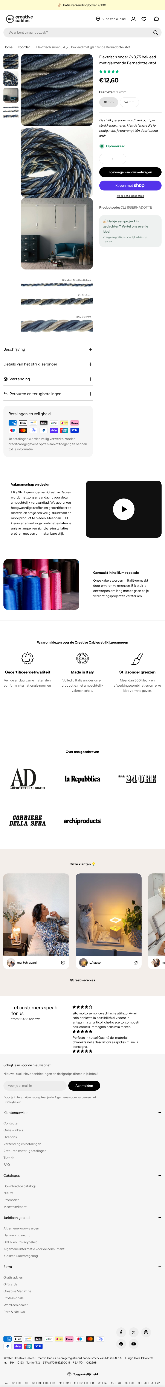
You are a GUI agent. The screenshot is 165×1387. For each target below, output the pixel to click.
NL (105, 1383)
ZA (158, 1383)
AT (13, 1383)
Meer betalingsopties (130, 195)
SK (126, 1383)
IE (87, 1383)
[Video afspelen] (124, 509)
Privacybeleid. (12, 1102)
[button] (109, 71)
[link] (27, 778)
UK (145, 1383)
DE (39, 1383)
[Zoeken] (155, 32)
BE (19, 1383)
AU (6, 1383)
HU (80, 1383)
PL (112, 1383)
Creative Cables (24, 1358)
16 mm (109, 102)
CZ (33, 1383)
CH (26, 1383)
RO (119, 1383)
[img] (108, 1007)
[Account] (133, 19)
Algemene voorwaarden (70, 1097)
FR (60, 1383)
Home (7, 47)
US (152, 1383)
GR (67, 1383)
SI (139, 1383)
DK (47, 1383)
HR (74, 1383)
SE (132, 1383)
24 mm (129, 102)
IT (93, 1383)
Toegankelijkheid (85, 1374)
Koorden (24, 47)
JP (99, 1383)
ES (53, 1383)
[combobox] (82, 32)
